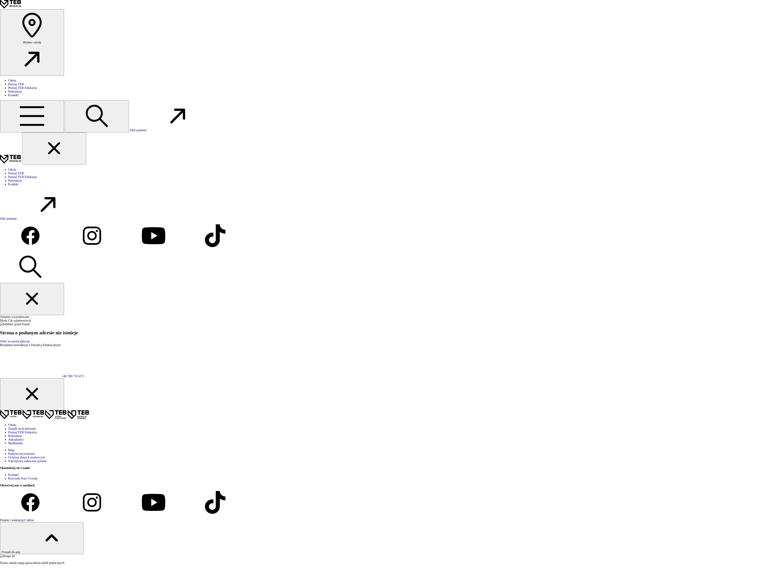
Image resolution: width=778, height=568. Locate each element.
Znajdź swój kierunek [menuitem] (22, 428)
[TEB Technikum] (33, 418)
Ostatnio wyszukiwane (14, 317)
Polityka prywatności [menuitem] (21, 453)
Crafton (29, 520)
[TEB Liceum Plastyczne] (56, 418)
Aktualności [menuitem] (16, 439)
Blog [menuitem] (11, 450)
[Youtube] (154, 249)
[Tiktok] (215, 249)
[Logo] (10, 7)
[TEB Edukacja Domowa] (78, 418)
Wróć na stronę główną (15, 341)
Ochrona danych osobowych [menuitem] (26, 457)
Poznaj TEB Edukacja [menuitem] (22, 88)
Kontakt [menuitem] (13, 95)
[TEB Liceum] (11, 418)
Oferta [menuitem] (12, 80)
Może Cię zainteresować (15, 320)
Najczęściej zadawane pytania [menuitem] (27, 461)
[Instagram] (92, 249)
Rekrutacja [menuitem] (15, 91)
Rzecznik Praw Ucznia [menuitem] (22, 478)
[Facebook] (31, 249)
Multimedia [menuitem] (15, 443)
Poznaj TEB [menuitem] (16, 84)
